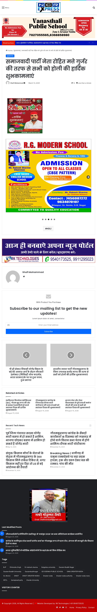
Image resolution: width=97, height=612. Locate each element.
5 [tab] (54, 219)
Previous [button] (9, 177)
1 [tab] (42, 219)
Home (10, 50)
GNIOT (16, 576)
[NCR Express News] (48, 7)
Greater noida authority (64, 576)
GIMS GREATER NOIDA (75, 571)
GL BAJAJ (6, 576)
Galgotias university (48, 567)
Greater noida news (83, 576)
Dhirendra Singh (15, 567)
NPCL (5, 580)
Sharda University (32, 580)
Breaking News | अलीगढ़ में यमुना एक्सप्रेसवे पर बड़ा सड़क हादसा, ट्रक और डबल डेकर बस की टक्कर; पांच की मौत (69, 458)
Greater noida (48, 576)
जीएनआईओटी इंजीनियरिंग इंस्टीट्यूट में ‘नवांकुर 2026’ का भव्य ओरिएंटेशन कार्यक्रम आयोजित (44, 534)
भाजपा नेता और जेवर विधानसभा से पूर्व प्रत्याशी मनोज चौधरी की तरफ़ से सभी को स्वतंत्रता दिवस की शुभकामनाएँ (78, 404)
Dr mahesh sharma (31, 567)
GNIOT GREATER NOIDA (31, 576)
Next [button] (88, 177)
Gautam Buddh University (12, 571)
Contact (91, 607)
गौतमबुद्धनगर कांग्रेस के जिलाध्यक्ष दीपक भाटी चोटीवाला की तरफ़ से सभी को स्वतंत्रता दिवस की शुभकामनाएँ (47, 404)
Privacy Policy (81, 607)
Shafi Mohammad (16, 83)
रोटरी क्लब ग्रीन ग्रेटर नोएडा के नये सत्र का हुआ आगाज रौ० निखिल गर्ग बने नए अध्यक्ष (42, 43)
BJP (4, 567)
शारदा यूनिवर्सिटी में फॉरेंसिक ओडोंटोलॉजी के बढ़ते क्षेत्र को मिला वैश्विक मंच (35, 550)
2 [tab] (45, 219)
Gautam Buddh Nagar (66, 567)
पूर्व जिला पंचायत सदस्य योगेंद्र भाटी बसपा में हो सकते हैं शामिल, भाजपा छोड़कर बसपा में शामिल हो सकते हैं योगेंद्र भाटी (25, 438)
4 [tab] (51, 219)
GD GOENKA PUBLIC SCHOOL (52, 571)
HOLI (48, 228)
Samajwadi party (17, 580)
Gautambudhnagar (31, 571)
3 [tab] (48, 219)
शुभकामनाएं (17, 50)
